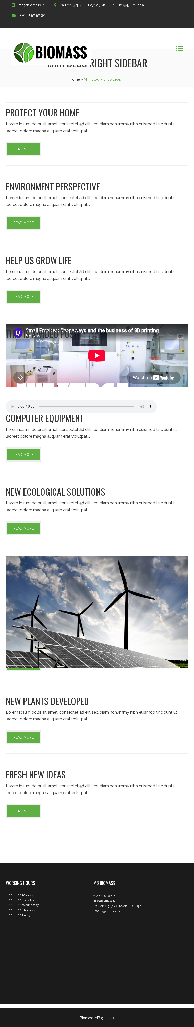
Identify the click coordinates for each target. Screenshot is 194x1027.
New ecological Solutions (55, 491)
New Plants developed (47, 700)
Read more (23, 149)
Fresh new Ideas (36, 774)
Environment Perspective (53, 186)
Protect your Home (42, 112)
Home (75, 79)
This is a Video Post (42, 333)
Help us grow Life (39, 260)
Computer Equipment (45, 418)
